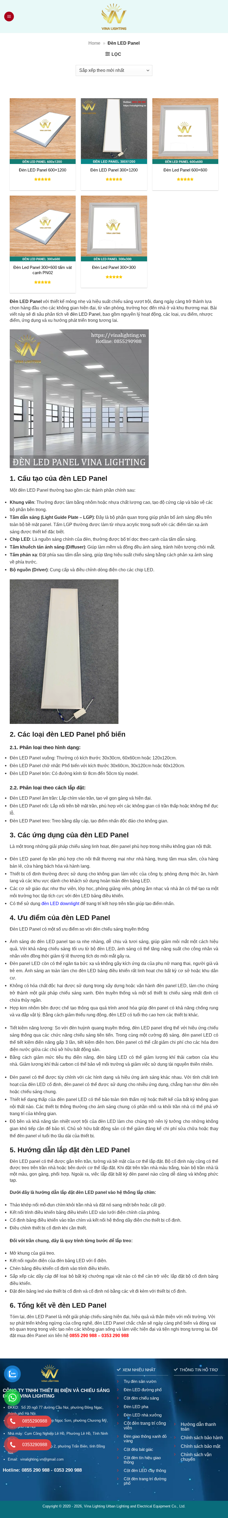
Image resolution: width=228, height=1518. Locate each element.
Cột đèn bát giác (138, 1449)
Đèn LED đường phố (143, 1389)
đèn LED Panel (85, 314)
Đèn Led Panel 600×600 (185, 170)
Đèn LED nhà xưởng (143, 1415)
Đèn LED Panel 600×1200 (42, 170)
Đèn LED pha (136, 1406)
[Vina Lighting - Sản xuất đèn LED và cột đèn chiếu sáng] (114, 16)
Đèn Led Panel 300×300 (114, 267)
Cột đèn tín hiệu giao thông (142, 1459)
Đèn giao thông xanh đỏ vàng (145, 1438)
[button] (9, 16)
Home (94, 43)
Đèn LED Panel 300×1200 (114, 170)
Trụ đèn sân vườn (140, 1381)
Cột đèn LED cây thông (145, 1470)
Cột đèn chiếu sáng (141, 1398)
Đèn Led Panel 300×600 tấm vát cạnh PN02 (42, 270)
